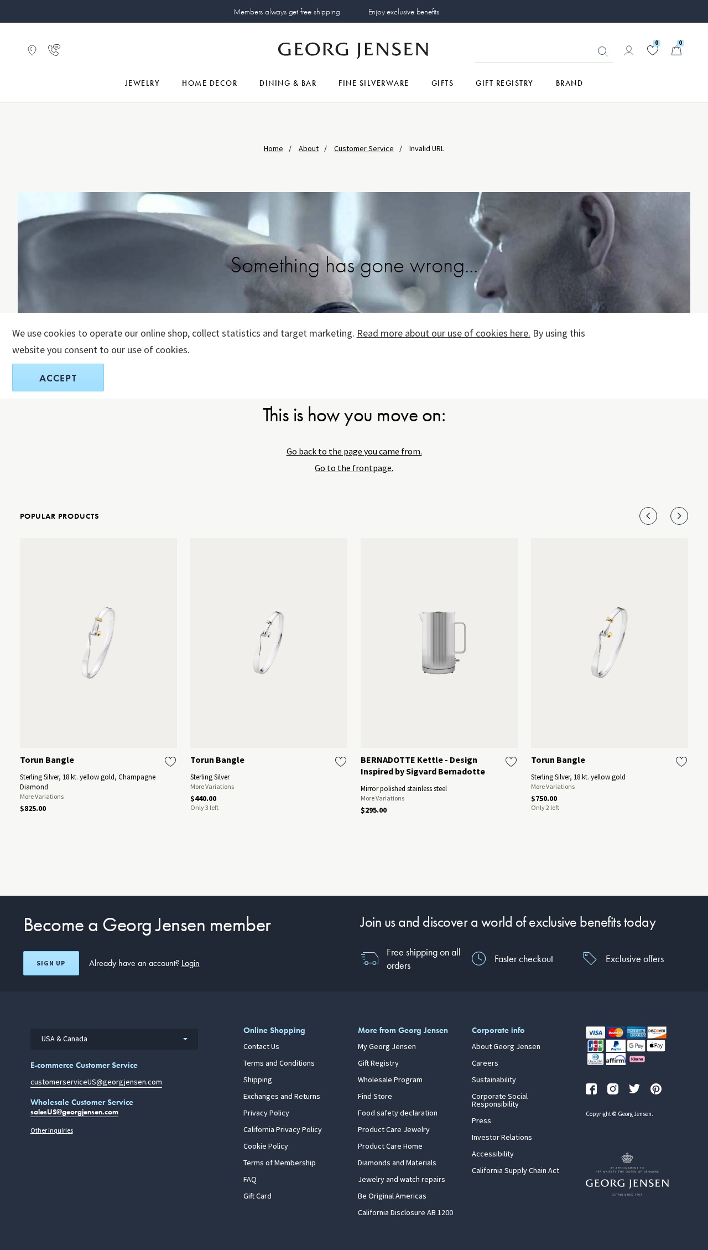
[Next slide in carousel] (679, 516)
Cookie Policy (265, 1146)
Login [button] (190, 963)
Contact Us (261, 1047)
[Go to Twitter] (634, 1088)
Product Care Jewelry (394, 1130)
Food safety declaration (398, 1113)
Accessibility (493, 1154)
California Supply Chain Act (515, 1171)
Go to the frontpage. (354, 468)
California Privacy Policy (282, 1130)
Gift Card (257, 1196)
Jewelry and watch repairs (401, 1180)
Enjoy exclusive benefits (403, 11)
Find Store (375, 1097)
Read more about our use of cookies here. (443, 333)
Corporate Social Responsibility (500, 1100)
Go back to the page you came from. (354, 451)
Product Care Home (390, 1146)
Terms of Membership (279, 1163)
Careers (485, 1063)
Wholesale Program (390, 1080)
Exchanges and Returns (281, 1097)
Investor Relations (502, 1137)
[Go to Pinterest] (656, 1088)
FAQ (250, 1180)
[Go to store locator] (32, 50)
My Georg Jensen (387, 1047)
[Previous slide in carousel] (648, 516)
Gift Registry (378, 1063)
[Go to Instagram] (612, 1088)
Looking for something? (602, 51)
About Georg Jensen (506, 1047)
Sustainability (494, 1080)
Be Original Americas (392, 1196)
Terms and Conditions (279, 1063)
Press (481, 1121)
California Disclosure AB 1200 (405, 1213)
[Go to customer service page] (54, 50)
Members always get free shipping (286, 11)
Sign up (51, 963)
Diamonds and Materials (397, 1163)
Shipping (257, 1080)
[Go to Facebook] (591, 1088)
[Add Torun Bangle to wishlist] (170, 761)
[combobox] (114, 1039)
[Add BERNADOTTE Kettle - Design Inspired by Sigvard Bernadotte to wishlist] (511, 761)
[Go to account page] (629, 50)
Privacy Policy (266, 1113)
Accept (58, 377)
